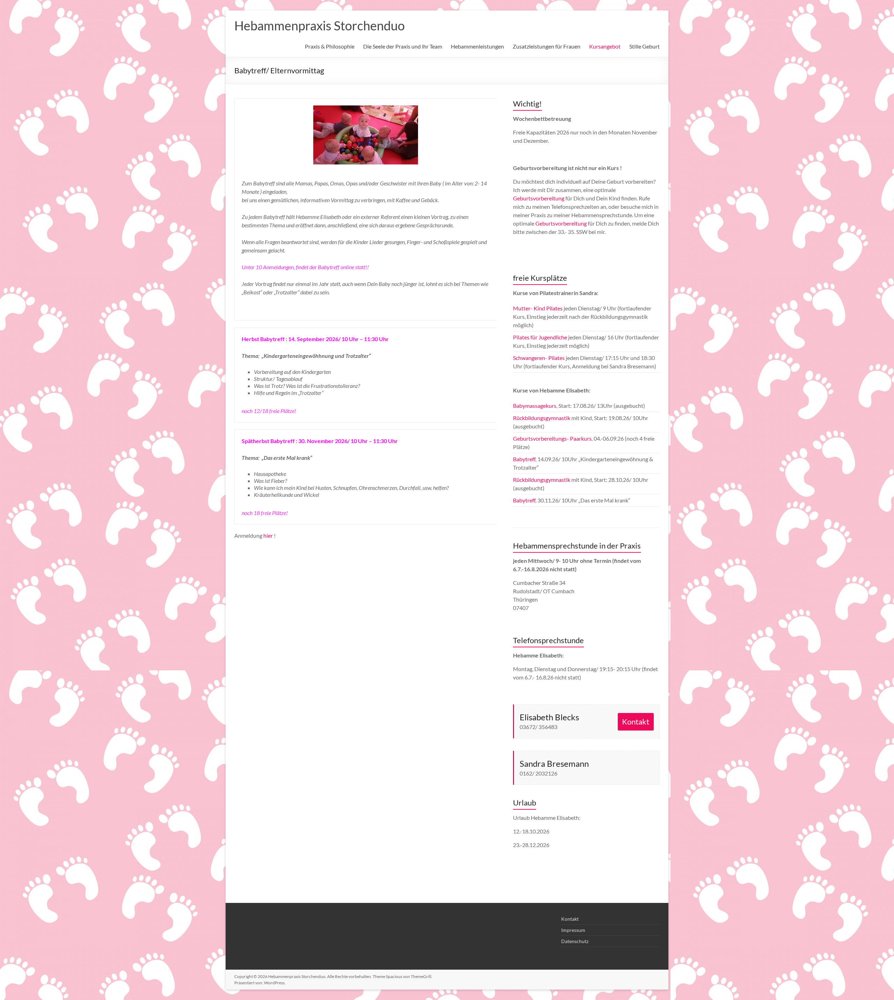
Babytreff (524, 459)
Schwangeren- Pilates (539, 357)
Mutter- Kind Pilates (538, 308)
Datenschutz (574, 941)
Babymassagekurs (534, 405)
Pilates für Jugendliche (540, 337)
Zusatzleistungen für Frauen (546, 46)
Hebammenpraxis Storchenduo (319, 25)
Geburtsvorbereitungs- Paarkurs (552, 438)
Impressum (573, 930)
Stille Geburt (644, 46)
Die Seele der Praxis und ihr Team (402, 46)
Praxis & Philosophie (329, 46)
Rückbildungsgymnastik (542, 417)
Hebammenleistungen (477, 46)
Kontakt (635, 721)
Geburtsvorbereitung (538, 198)
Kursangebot (605, 46)
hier (268, 535)
